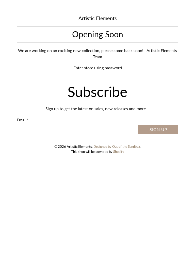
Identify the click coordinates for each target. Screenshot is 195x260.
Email (22, 119)
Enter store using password (97, 67)
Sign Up (158, 129)
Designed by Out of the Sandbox (116, 146)
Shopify (118, 152)
